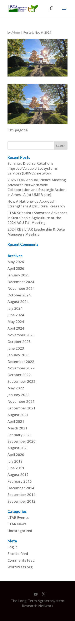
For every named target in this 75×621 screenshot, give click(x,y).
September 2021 (21, 408)
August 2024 (18, 301)
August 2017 (18, 474)
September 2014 (21, 494)
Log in (13, 546)
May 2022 (16, 388)
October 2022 (19, 374)
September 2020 (21, 441)
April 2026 (16, 268)
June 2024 (16, 314)
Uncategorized (20, 530)
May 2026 (16, 261)
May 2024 (16, 321)
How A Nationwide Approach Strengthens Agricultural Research (36, 204)
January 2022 (18, 394)
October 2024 (19, 295)
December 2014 (21, 488)
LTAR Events (18, 517)
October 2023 (19, 341)
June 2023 (16, 348)
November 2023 (21, 334)
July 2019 (15, 461)
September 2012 (21, 501)
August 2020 (18, 447)
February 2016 (20, 481)
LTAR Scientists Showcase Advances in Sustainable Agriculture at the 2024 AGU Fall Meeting (37, 217)
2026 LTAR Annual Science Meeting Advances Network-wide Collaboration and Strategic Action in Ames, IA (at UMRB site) (37, 187)
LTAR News (17, 524)
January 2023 (18, 355)
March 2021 (17, 428)
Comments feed (21, 560)
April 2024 (16, 328)
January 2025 (18, 275)
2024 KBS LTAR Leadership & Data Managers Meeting (36, 232)
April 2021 (16, 421)
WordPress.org (20, 567)
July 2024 (15, 308)
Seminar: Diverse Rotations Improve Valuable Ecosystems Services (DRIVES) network (33, 168)
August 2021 (18, 414)
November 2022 (21, 368)
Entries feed (18, 553)
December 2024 (21, 281)
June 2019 (16, 467)
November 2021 (21, 401)
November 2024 (21, 288)
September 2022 (21, 381)
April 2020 (16, 454)
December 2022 (21, 361)
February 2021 (20, 434)
